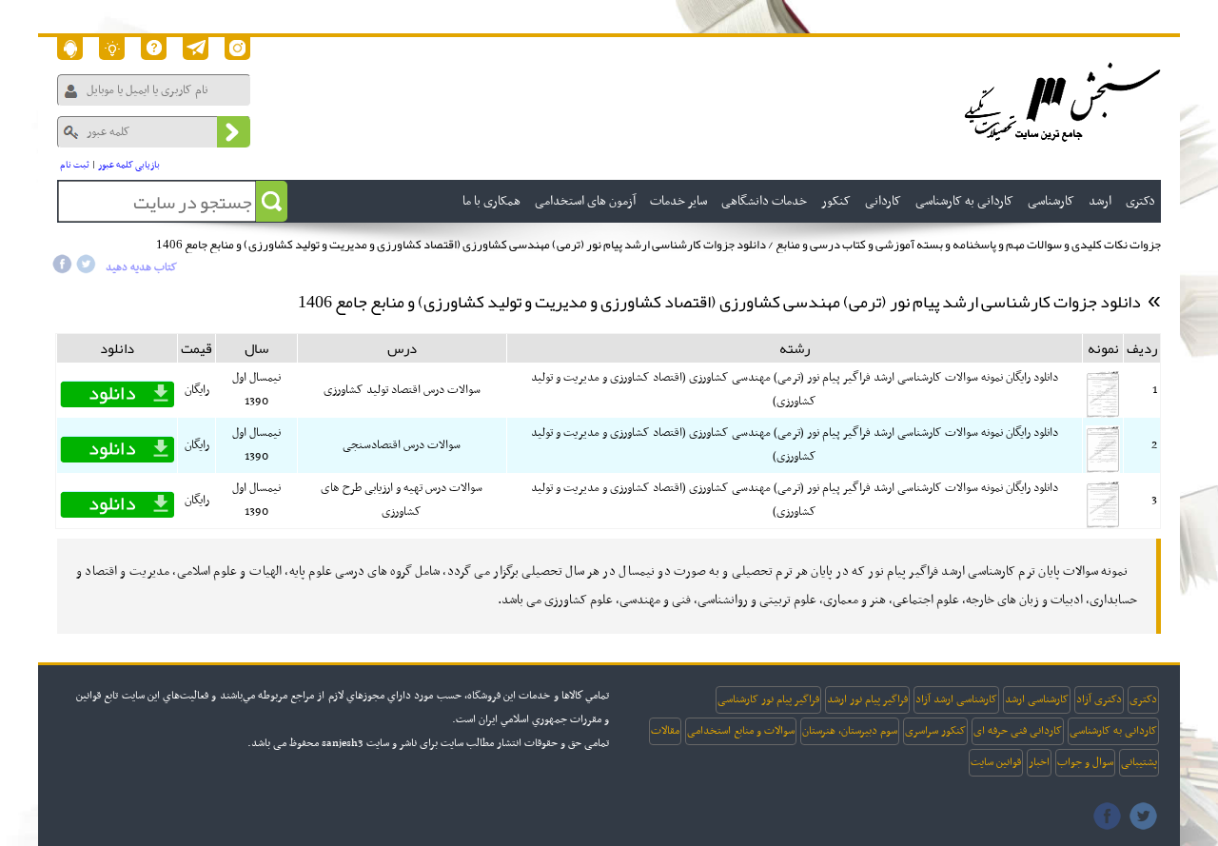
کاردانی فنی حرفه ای (1017, 730)
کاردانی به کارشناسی (1113, 730)
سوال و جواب (1085, 762)
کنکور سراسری (935, 730)
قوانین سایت (996, 762)
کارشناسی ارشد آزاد (956, 699)
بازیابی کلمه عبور (129, 165)
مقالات (665, 730)
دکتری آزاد (1099, 699)
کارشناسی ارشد (1037, 699)
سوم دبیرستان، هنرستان (849, 730)
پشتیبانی (1139, 762)
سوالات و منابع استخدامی (741, 730)
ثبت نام (74, 165)
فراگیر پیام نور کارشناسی (768, 699)
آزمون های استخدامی (585, 201)
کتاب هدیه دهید (141, 267)
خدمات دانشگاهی (764, 201)
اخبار (1039, 762)
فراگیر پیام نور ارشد (867, 699)
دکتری (1143, 699)
